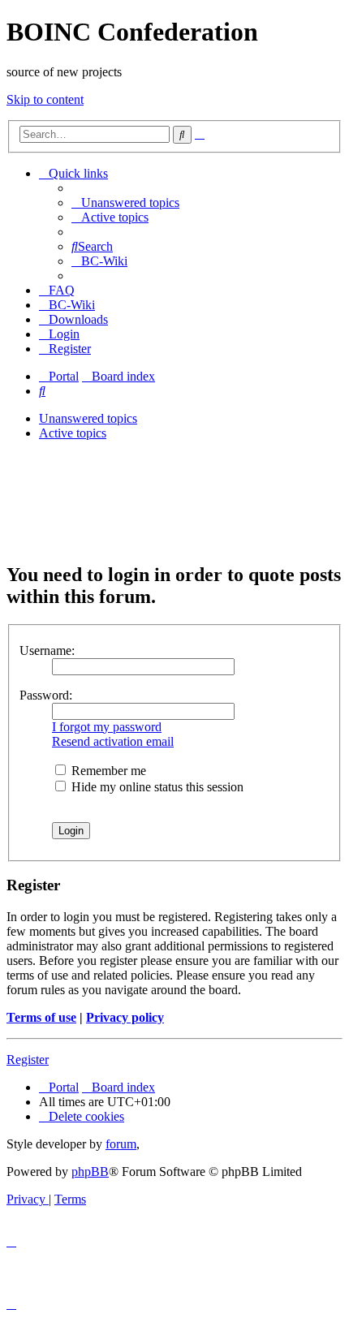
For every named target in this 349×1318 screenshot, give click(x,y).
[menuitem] (125, 202)
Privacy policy (125, 1017)
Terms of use (41, 1017)
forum (121, 1144)
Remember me (107, 770)
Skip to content (45, 99)
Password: (45, 695)
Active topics (72, 433)
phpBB (90, 1171)
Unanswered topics (88, 418)
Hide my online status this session (155, 787)
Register (27, 1059)
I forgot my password (107, 727)
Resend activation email (113, 741)
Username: (47, 650)
